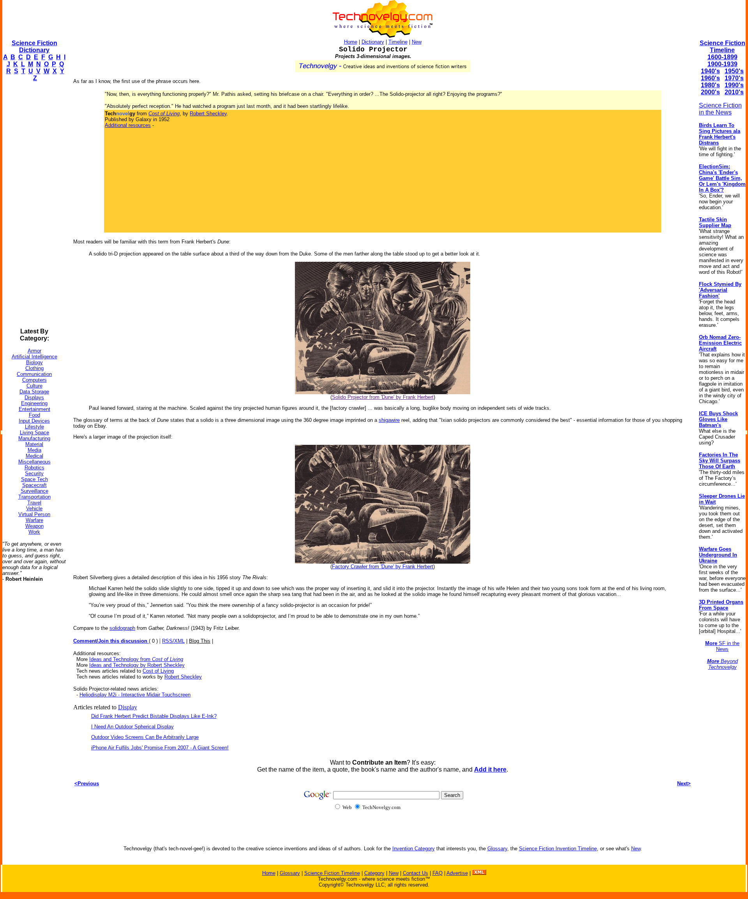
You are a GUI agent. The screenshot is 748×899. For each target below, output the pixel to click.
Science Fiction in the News (720, 109)
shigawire (389, 420)
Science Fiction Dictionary (34, 46)
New (417, 42)
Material (34, 444)
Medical (34, 456)
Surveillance (34, 491)
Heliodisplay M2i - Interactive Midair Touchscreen (135, 695)
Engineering (34, 403)
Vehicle (34, 508)
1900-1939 (722, 64)
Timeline (398, 42)
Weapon (34, 526)
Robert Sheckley (208, 113)
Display (127, 707)
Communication (34, 374)
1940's (710, 71)
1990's (734, 85)
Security (34, 473)
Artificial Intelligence (34, 357)
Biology (34, 362)
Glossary (497, 848)
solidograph (122, 628)
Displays (34, 397)
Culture (34, 386)
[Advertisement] (33, 205)
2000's (710, 92)
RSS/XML (173, 641)
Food (34, 415)
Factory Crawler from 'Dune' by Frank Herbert (382, 566)
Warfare (34, 520)
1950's (734, 71)
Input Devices (34, 421)
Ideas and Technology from (136, 659)
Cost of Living (158, 671)
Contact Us (415, 873)
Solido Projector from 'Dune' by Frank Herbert (383, 397)
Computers (34, 380)
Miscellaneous (34, 462)
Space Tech (34, 479)
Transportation (34, 497)
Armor (34, 351)
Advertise (457, 873)
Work (34, 532)
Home (350, 42)
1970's (734, 78)
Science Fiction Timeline (722, 46)
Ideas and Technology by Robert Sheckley (137, 665)
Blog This (199, 641)
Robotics (34, 468)
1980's (710, 85)
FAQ (437, 873)
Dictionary (373, 42)
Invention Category (413, 848)
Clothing (34, 368)
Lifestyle (34, 427)
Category (374, 873)
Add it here (490, 769)
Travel (34, 503)
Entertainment (34, 409)
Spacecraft (34, 485)
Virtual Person (34, 514)
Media (34, 450)
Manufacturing (34, 438)
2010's (734, 92)
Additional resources (128, 125)
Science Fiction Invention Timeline (558, 848)
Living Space (34, 432)
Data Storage (34, 392)
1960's (710, 78)
